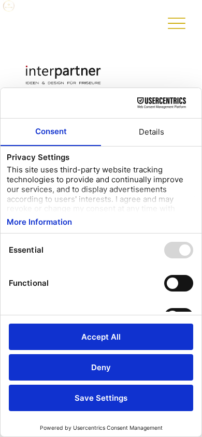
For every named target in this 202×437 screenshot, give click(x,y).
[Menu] (177, 23)
